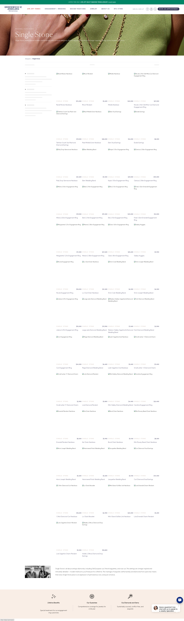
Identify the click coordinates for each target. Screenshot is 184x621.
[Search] (155, 9)
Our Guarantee (92, 603)
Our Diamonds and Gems (130, 603)
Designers (28, 58)
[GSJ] (13, 9)
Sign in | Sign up (138, 9)
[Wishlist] (147, 9)
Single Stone (62, 101)
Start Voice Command (7, 619)
